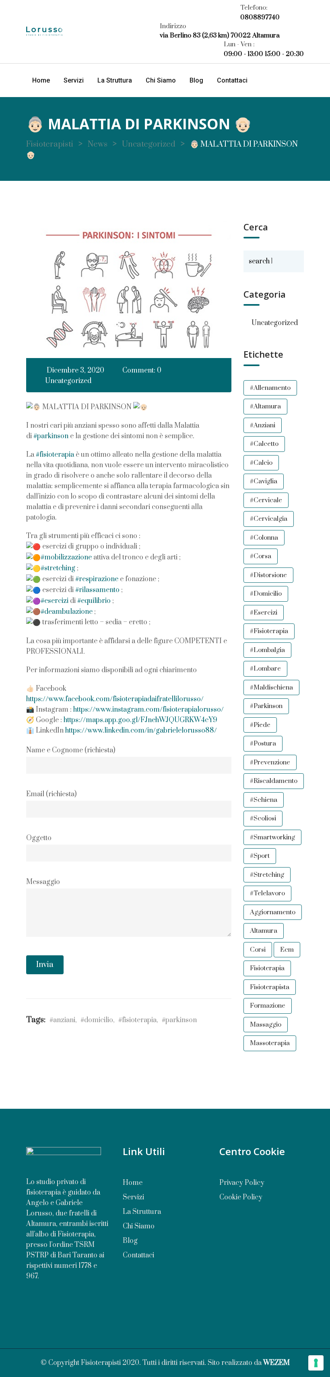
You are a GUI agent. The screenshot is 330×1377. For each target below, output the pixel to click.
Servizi (74, 80)
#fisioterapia (55, 454)
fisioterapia (267, 968)
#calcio (261, 463)
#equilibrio (94, 600)
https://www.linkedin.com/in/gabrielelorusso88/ (141, 730)
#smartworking (272, 837)
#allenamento (270, 388)
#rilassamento (97, 590)
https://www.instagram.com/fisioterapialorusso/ (148, 709)
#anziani (62, 1020)
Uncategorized (68, 381)
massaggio (265, 1025)
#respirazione (96, 579)
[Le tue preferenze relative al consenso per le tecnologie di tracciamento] (316, 1363)
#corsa (260, 556)
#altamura (265, 406)
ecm (287, 950)
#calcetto (264, 444)
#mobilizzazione (66, 557)
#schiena (263, 800)
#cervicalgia (268, 519)
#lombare (265, 669)
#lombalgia (267, 650)
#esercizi (54, 600)
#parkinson (50, 436)
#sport (260, 856)
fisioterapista (269, 987)
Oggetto (39, 838)
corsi (258, 950)
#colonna (264, 538)
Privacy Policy (241, 1182)
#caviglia (263, 481)
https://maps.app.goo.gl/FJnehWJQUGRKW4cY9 (140, 720)
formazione (267, 1006)
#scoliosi (263, 818)
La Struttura (114, 80)
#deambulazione (67, 611)
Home (41, 80)
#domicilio (96, 1020)
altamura (263, 931)
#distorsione (268, 575)
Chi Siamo (161, 80)
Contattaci (232, 80)
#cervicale (266, 500)
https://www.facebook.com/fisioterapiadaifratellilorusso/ (115, 699)
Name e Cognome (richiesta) (70, 750)
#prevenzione (270, 762)
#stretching (58, 568)
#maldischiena (271, 687)
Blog (196, 80)
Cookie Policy (240, 1197)
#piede (260, 725)
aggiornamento (272, 912)
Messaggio (43, 882)
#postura (263, 743)
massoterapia (270, 1043)
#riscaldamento (273, 781)
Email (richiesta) (51, 794)
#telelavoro (267, 893)
